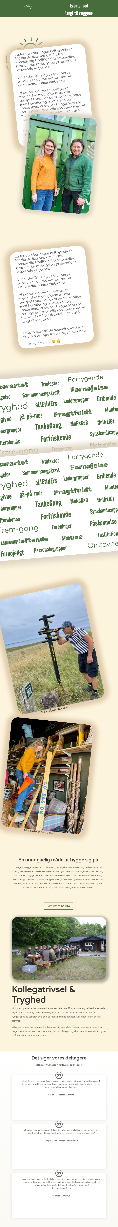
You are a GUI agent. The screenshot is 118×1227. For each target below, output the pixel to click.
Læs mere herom (58, 906)
